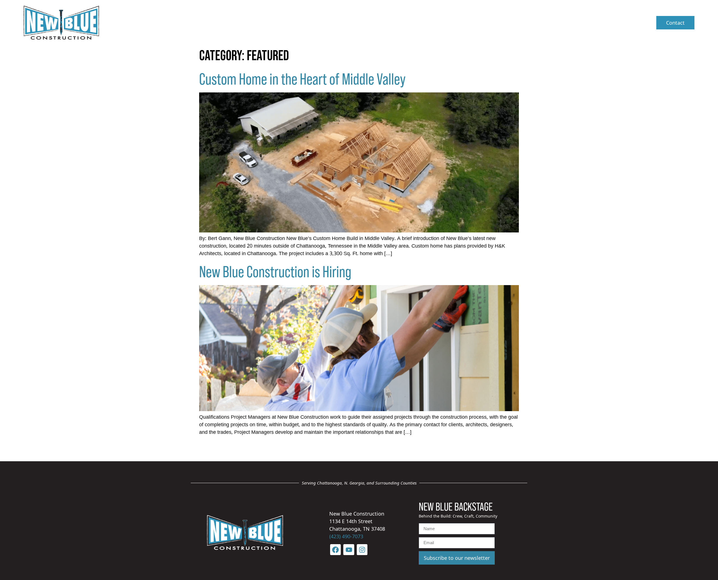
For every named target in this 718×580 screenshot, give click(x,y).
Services (446, 22)
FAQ (482, 22)
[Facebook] (335, 549)
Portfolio (511, 22)
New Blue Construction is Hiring (275, 271)
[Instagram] (362, 549)
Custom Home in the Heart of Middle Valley (302, 78)
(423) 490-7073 (346, 536)
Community (551, 22)
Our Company (396, 22)
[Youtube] (348, 549)
